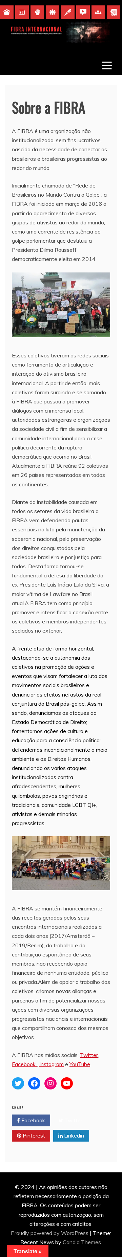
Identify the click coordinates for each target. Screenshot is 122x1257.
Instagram (51, 1064)
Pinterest (33, 1135)
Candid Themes (82, 1242)
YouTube (79, 1064)
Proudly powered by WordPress (50, 1233)
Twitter (89, 1055)
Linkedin (73, 1135)
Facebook (24, 1064)
